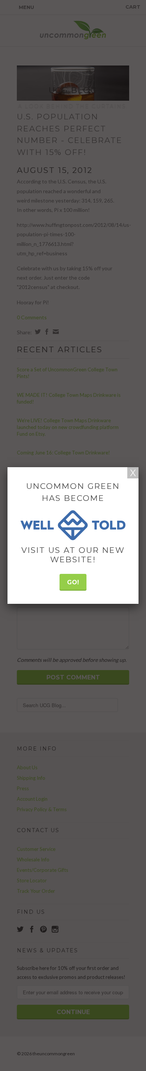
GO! (73, 582)
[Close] (133, 472)
